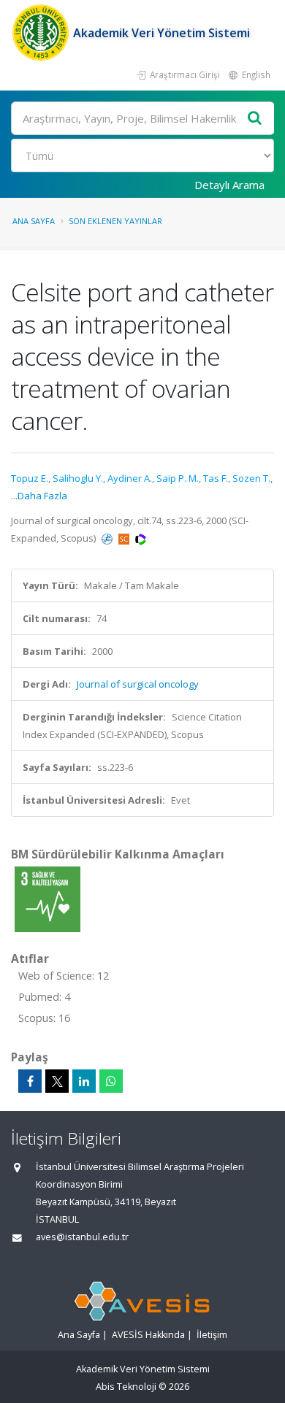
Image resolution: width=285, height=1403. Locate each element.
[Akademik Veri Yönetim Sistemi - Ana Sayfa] (42, 33)
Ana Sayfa (33, 220)
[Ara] (255, 118)
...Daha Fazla (39, 495)
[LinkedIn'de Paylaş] (84, 1081)
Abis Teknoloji (126, 1386)
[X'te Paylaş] (57, 1081)
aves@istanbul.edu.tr (82, 1237)
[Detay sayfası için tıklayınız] (47, 898)
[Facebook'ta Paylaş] (30, 1081)
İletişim (212, 1335)
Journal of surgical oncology (138, 684)
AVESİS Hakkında (148, 1335)
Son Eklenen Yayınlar (115, 220)
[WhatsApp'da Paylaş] (111, 1081)
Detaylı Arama (229, 184)
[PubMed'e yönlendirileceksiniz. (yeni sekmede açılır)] (108, 538)
